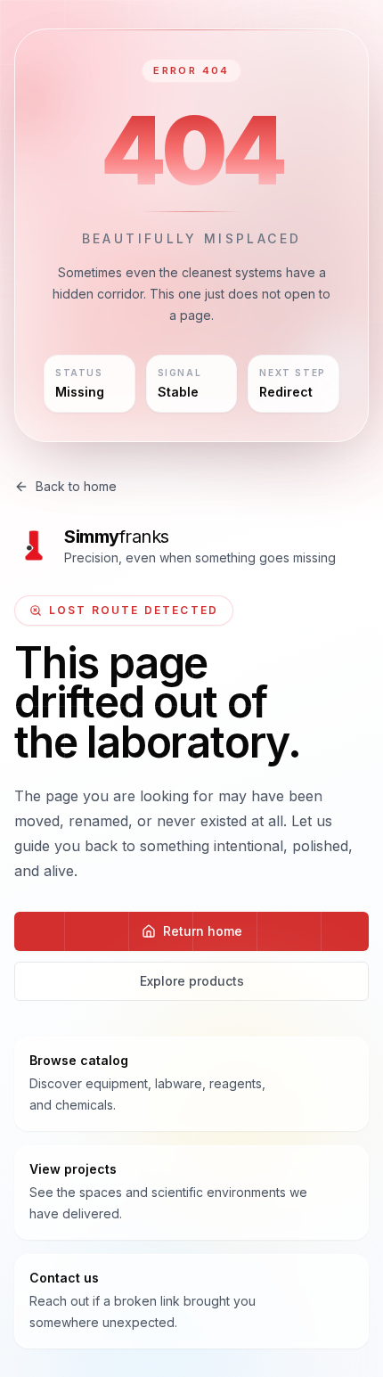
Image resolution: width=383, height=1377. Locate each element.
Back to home (76, 486)
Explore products (192, 980)
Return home (202, 930)
